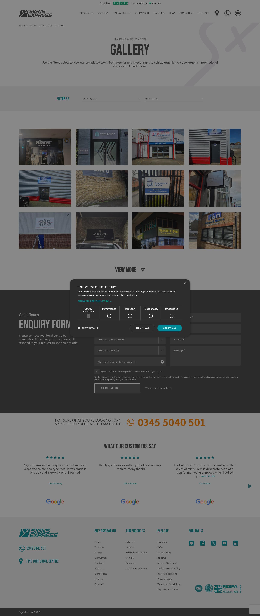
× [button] (185, 283)
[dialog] (130, 308)
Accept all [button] (169, 328)
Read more (131, 295)
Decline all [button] (142, 328)
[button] (130, 301)
